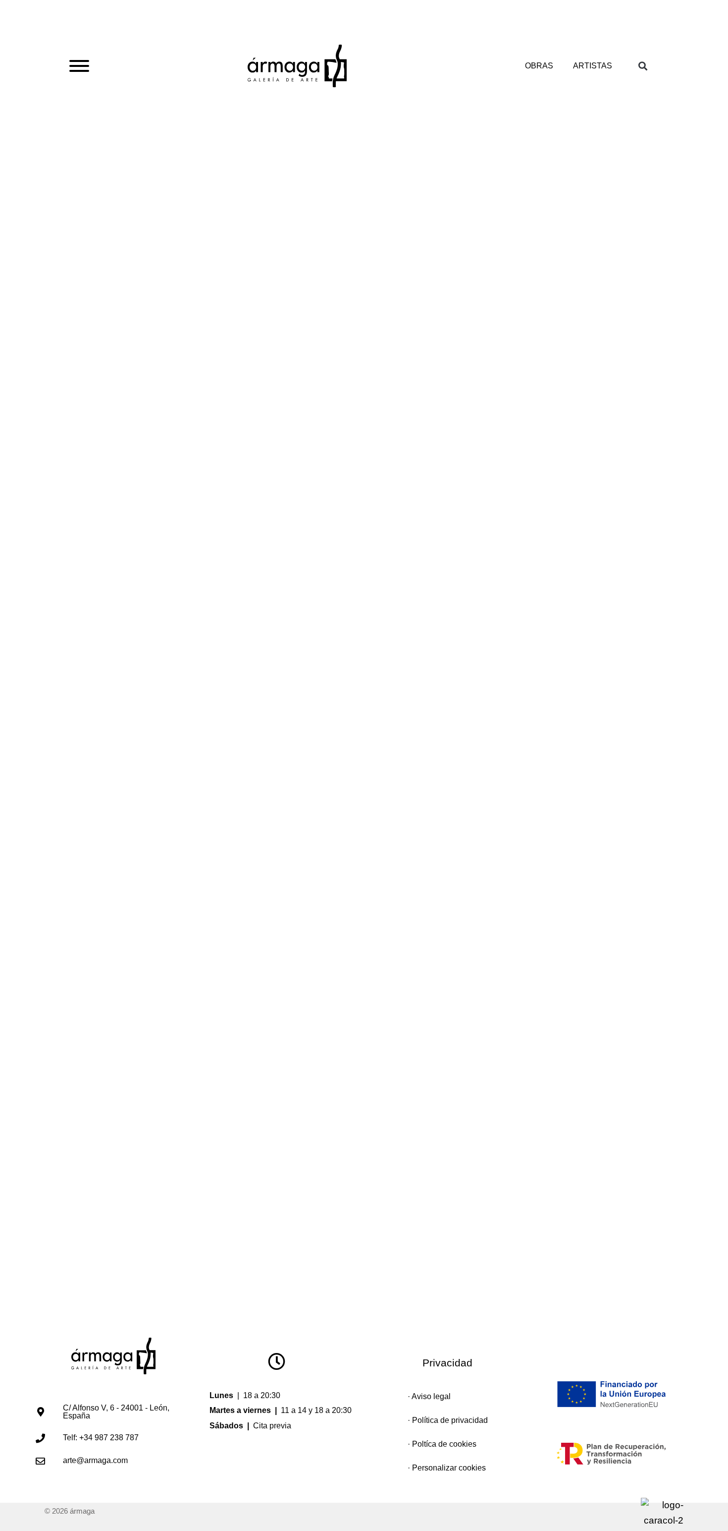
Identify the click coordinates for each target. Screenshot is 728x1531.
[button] (646, 66)
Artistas (592, 65)
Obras (539, 65)
